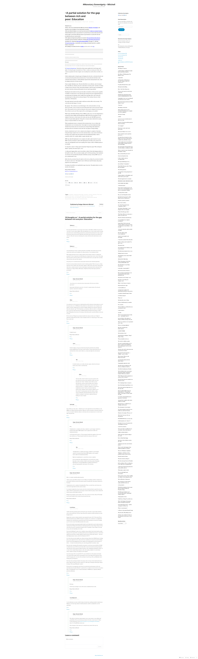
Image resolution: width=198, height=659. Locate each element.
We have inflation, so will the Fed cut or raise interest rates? (125, 307)
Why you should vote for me (123, 339)
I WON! (119, 116)
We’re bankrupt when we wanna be (124, 382)
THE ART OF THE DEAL (123, 259)
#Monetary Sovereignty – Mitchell (99, 4)
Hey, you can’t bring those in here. (124, 194)
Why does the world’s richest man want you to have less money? (125, 350)
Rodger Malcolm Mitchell (70, 21)
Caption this (120, 77)
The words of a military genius (124, 341)
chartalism (71, 194)
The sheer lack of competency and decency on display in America (124, 366)
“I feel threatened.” (121, 185)
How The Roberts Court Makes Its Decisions (124, 265)
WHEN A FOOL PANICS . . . (123, 432)
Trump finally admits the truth (124, 363)
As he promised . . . (121, 485)
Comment (99, 646)
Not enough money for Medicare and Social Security (125, 248)
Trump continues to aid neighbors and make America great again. (125, 176)
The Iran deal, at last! (122, 333)
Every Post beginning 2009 (122, 53)
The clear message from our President (125, 461)
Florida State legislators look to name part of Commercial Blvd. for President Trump (125, 488)
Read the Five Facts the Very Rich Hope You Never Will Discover (124, 197)
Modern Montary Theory (70, 197)
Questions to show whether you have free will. (125, 441)
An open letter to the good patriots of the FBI (125, 172)
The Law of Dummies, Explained (124, 450)
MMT (92, 195)
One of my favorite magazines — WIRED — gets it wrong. (124, 353)
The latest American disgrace (123, 458)
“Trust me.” (120, 105)
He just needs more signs (123, 285)
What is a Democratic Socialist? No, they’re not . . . (125, 242)
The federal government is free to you (125, 251)
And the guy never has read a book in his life (125, 444)
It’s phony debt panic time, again (124, 84)
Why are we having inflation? (123, 325)
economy (90, 194)
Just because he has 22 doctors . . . (124, 270)
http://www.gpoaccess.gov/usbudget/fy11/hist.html (89, 621)
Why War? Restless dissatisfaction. (124, 217)
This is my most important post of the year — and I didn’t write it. (125, 315)
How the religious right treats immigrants (122, 233)
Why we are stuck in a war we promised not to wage (125, 322)
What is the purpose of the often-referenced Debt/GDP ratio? (124, 262)
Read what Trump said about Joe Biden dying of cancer (125, 102)
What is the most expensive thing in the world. (124, 435)
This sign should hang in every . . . (124, 161)
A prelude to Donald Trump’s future (125, 293)
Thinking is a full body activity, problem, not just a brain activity (124, 453)
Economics (86, 194)
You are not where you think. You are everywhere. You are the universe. (125, 429)
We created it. (120, 304)
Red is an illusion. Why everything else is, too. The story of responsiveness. (125, 463)
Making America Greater (123, 253)
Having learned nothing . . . (123, 86)
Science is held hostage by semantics (125, 302)
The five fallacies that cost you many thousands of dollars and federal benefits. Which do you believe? (125, 372)
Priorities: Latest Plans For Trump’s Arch (123, 280)
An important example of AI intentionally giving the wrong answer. (125, 290)
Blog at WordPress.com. (99, 655)
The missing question (122, 169)
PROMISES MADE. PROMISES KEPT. (125, 181)
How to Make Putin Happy (123, 438)
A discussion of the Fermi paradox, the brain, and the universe (125, 467)
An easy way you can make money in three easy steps (125, 119)
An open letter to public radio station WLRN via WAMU (125, 401)
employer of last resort (69, 195)
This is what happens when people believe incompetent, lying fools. (124, 501)
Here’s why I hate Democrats (123, 89)
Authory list (120, 60)
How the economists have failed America (122, 328)
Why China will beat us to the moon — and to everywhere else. (125, 214)
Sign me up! (121, 29)
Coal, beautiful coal (121, 287)
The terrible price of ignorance (124, 479)
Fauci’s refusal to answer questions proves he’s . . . (124, 134)
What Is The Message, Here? (123, 211)
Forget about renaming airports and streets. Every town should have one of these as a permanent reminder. (125, 189)
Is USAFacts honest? (122, 295)
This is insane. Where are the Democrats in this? (123, 357)
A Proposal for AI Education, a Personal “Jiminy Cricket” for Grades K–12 (124, 81)
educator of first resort (97, 194)
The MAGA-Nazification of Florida (124, 369)
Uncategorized (79, 21)
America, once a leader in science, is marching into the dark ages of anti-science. (125, 516)
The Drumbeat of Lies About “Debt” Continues (125, 256)
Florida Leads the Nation (123, 456)
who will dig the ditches (82, 198)
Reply (69, 241)
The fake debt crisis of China (123, 300)
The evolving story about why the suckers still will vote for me (124, 482)
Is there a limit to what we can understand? (123, 158)
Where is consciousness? (122, 508)
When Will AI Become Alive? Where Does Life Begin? (125, 166)
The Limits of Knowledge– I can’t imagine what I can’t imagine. (124, 209)
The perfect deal (121, 245)
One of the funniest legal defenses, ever (125, 385)
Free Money (77, 195)
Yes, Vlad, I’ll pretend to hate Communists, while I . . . (123, 205)
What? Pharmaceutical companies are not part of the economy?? (125, 376)
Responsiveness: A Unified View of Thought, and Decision (124, 404)
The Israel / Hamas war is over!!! (124, 131)
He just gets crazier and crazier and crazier (124, 128)
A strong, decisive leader (122, 192)
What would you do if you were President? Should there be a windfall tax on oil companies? (125, 111)
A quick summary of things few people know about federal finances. (125, 71)
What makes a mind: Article (123, 470)
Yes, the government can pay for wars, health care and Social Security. (125, 410)
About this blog (120, 56)
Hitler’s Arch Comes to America (124, 283)
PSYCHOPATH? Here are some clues (125, 418)
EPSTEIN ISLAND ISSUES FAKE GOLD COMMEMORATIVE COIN (125, 95)
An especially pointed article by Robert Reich (124, 360)
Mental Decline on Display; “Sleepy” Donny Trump (125, 336)
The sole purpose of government (124, 407)
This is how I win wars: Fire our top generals (124, 415)
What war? (120, 297)
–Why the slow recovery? (70, 213)
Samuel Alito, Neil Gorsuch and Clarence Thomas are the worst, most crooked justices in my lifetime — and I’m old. (125, 225)
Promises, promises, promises (123, 200)
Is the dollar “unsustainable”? (123, 268)
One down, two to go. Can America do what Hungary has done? (125, 423)
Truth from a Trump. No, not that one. (125, 499)
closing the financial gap (78, 194)
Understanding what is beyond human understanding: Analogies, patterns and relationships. (125, 143)
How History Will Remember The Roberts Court (124, 75)
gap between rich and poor (85, 195)
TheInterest (72, 225)
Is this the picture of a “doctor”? (124, 420)
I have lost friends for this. (123, 156)
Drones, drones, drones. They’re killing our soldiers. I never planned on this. (125, 476)
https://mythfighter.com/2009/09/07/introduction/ (125, 62)
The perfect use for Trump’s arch (124, 277)
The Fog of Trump (121, 114)
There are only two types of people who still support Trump (125, 151)
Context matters (121, 310)
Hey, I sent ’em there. (122, 202)
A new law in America (122, 426)
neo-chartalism (78, 197)
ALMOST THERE (121, 331)
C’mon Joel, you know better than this (125, 239)
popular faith (84, 197)
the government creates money (71, 198)
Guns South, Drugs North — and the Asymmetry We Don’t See (125, 505)
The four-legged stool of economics (124, 178)
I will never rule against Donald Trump (125, 510)
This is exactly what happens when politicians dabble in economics (124, 448)
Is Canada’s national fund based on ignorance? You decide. (124, 397)
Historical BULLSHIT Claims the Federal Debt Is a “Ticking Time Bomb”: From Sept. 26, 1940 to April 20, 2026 (125, 392)
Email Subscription (122, 19)
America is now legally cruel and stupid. (123, 237)
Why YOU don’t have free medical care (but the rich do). (125, 380)
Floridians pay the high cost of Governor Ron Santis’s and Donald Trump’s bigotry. (124, 493)
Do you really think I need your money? (123, 473)
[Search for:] (123, 34)
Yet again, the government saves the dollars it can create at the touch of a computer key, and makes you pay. (125, 138)
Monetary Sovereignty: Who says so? (125, 413)
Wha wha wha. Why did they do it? (124, 512)
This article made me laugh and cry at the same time (125, 388)
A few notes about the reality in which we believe (125, 230)
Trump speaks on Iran (122, 496)
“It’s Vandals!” (121, 126)
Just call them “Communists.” (123, 164)
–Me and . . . (100, 213)
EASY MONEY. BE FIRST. (123, 183)
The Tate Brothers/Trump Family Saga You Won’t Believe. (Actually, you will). (125, 147)
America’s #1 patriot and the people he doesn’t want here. (125, 123)
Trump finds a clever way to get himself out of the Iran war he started (125, 99)
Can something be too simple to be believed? (124, 220)
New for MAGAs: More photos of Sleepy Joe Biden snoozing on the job (125, 319)
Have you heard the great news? (124, 153)
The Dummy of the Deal (122, 107)
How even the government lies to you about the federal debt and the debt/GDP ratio (125, 274)
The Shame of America (122, 68)
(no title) (119, 312)
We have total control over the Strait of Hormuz (125, 92)
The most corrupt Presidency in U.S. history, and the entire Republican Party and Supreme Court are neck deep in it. (125, 345)
